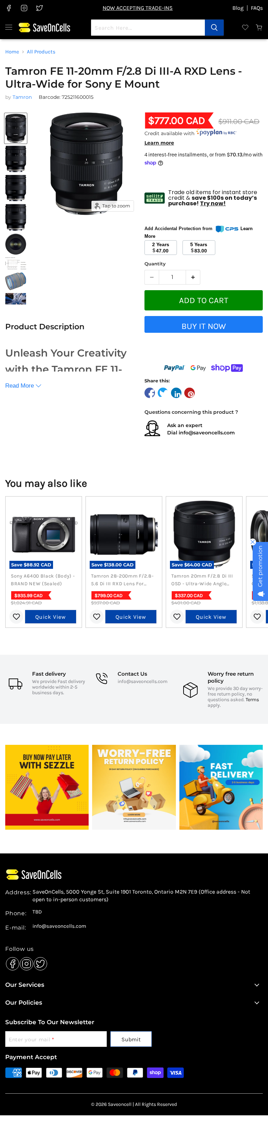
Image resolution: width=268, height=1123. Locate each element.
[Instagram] (25, 962)
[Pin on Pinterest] (189, 393)
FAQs (257, 8)
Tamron (22, 97)
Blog (238, 8)
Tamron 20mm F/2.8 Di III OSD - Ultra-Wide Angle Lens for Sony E (202, 580)
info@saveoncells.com (207, 433)
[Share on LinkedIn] (176, 393)
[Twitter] (39, 962)
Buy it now (203, 326)
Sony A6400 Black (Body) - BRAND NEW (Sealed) (43, 580)
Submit (131, 1039)
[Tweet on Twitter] (163, 393)
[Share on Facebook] (149, 393)
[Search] (214, 28)
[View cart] (259, 28)
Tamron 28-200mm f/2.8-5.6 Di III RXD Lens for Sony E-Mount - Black (122, 580)
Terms (252, 700)
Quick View (50, 617)
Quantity (155, 263)
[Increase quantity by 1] (193, 277)
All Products (41, 52)
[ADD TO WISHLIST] (203, 353)
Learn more (159, 143)
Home (12, 52)
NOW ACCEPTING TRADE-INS (138, 8)
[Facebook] (11, 962)
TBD (37, 912)
